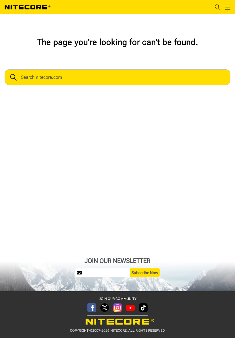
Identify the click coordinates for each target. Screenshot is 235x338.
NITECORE (27, 7)
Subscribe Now (145, 272)
